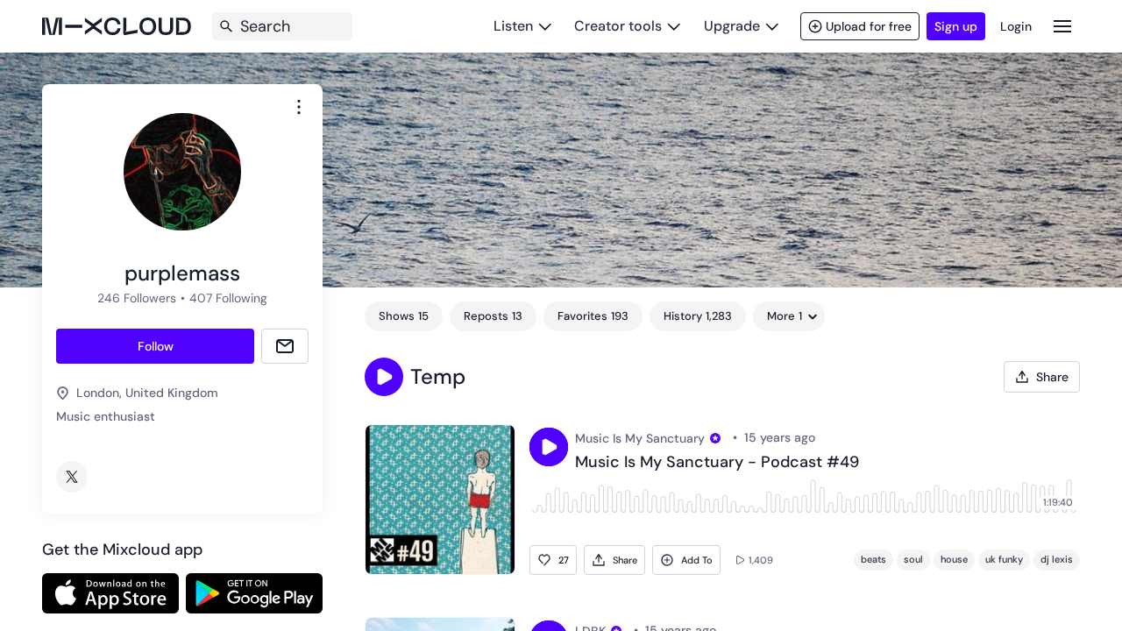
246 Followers (136, 298)
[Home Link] (116, 26)
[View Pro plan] (715, 438)
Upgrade (732, 26)
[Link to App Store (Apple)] (110, 593)
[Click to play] (548, 447)
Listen (513, 26)
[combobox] (299, 106)
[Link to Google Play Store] (254, 593)
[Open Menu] (1062, 26)
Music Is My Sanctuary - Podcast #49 (717, 462)
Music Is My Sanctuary (640, 438)
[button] (384, 377)
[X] (72, 477)
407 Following (228, 298)
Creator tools (618, 26)
